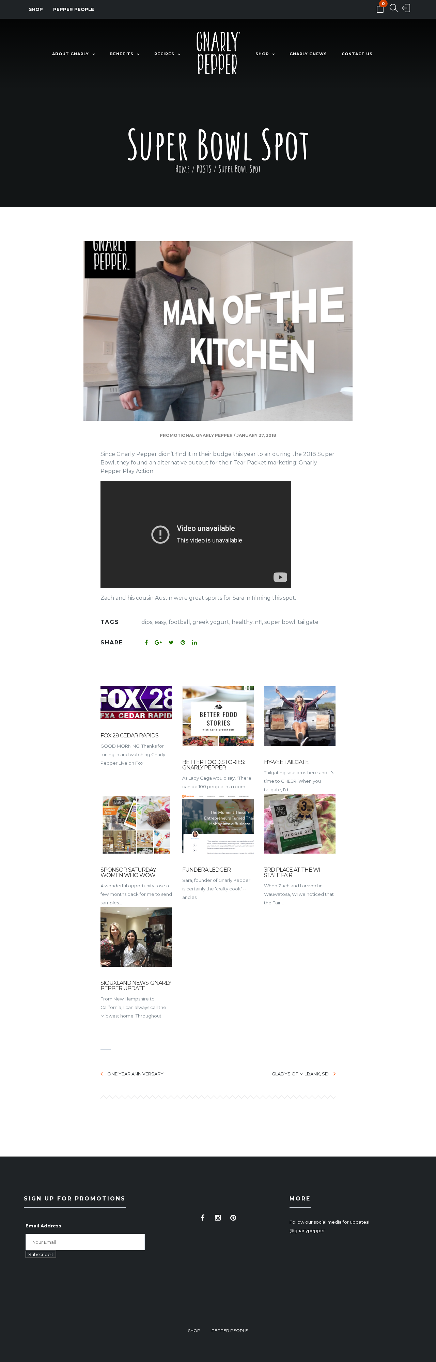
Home (182, 169)
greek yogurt (210, 622)
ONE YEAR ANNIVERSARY (135, 1073)
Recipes (164, 53)
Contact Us (357, 53)
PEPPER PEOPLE (73, 9)
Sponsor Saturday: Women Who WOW (128, 872)
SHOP (36, 9)
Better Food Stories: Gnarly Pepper (213, 765)
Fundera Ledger (206, 870)
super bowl (279, 622)
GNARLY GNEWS (308, 53)
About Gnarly (70, 53)
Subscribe (40, 1254)
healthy (242, 622)
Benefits (122, 53)
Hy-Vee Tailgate (286, 762)
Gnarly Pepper (214, 435)
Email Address (43, 1225)
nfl (258, 622)
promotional (177, 435)
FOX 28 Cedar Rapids (129, 735)
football (179, 622)
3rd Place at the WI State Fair (292, 872)
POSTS (204, 169)
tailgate (308, 622)
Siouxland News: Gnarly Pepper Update (135, 986)
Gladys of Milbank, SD (300, 1073)
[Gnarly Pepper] (218, 54)
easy (160, 622)
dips (146, 622)
